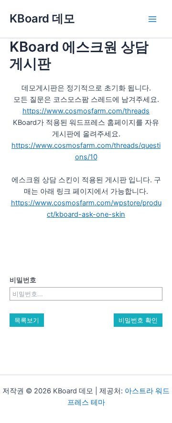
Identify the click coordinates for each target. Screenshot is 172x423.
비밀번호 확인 (138, 320)
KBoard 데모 (42, 18)
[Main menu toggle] (152, 19)
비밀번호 (23, 280)
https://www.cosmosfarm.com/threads (86, 111)
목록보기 (26, 320)
